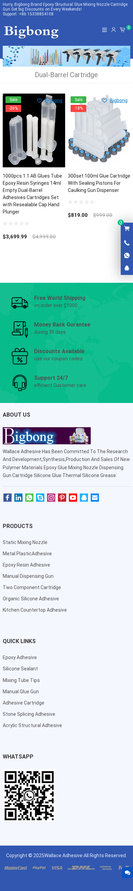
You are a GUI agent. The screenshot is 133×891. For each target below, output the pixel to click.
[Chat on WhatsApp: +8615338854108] (127, 256)
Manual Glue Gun (21, 691)
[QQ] (84, 497)
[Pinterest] (62, 497)
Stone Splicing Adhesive (29, 714)
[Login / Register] (113, 29)
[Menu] (104, 29)
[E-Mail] (95, 497)
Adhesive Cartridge (23, 703)
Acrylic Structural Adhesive (32, 725)
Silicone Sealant (20, 668)
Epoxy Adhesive (20, 657)
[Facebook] (7, 497)
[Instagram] (51, 497)
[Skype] (40, 497)
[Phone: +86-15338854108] (127, 243)
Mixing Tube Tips (21, 680)
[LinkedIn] (18, 497)
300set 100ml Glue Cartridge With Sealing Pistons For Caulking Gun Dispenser (99, 183)
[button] (49, 100)
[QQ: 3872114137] (127, 268)
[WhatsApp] (29, 497)
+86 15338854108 (36, 14)
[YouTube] (73, 497)
